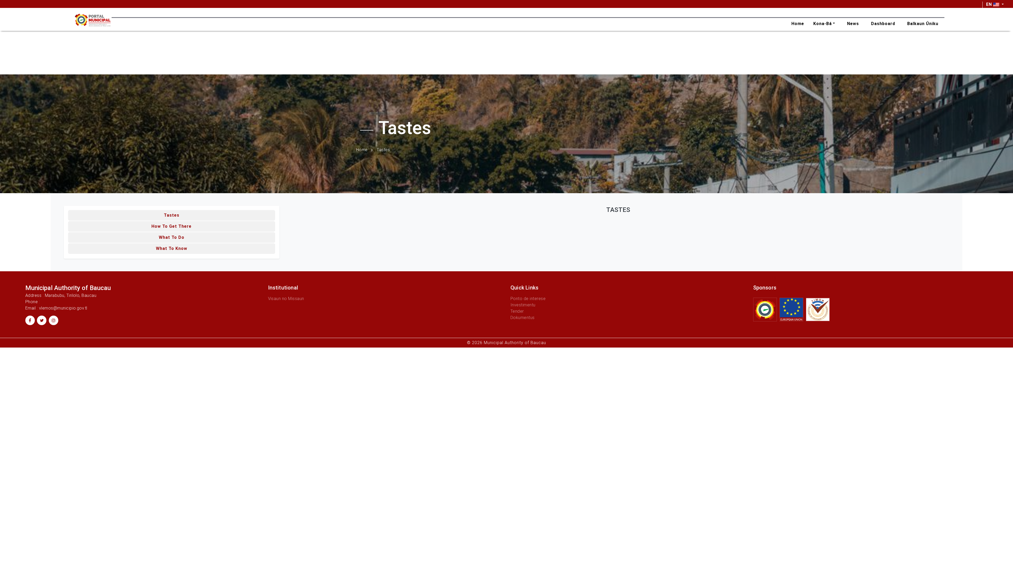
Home (362, 149)
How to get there (171, 226)
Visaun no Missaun (286, 298)
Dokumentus (522, 317)
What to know (171, 248)
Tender (517, 311)
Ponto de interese (528, 298)
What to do (171, 237)
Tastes (171, 215)
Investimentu (523, 304)
